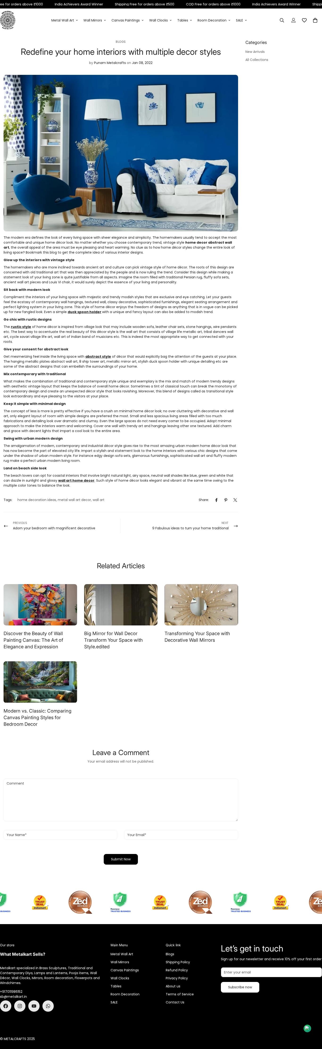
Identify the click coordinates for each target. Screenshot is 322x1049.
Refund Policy (177, 970)
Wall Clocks (158, 20)
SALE (239, 20)
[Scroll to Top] (312, 1023)
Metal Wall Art (62, 20)
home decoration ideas (36, 499)
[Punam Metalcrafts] (7, 20)
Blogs (121, 42)
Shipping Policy (178, 962)
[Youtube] (34, 1006)
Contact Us (175, 1002)
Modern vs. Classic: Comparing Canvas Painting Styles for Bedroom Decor (37, 717)
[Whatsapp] (48, 1006)
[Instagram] (19, 1006)
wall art (98, 499)
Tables (182, 20)
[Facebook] (216, 500)
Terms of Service (180, 994)
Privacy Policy (177, 978)
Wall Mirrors (92, 20)
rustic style (21, 326)
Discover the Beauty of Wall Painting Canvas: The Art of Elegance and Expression (33, 640)
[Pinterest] (226, 500)
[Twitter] (235, 500)
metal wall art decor (74, 499)
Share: (204, 499)
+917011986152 (11, 991)
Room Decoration (212, 20)
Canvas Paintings (125, 20)
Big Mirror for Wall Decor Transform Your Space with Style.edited (113, 640)
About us (173, 986)
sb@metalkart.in (13, 996)
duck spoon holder (84, 312)
